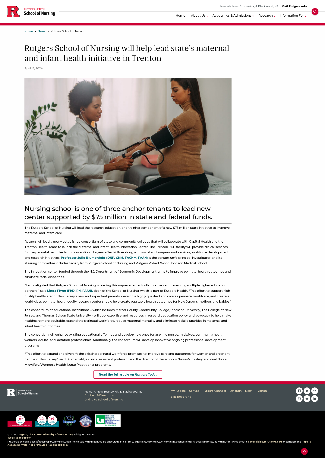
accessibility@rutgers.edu (265, 441)
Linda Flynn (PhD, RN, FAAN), (70, 291)
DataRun (236, 391)
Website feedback (19, 437)
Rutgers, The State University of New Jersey (45, 434)
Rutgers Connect (214, 391)
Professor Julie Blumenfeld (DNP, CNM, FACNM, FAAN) (104, 258)
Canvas (194, 391)
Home (180, 15)
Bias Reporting (181, 396)
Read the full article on (128, 374)
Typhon (261, 391)
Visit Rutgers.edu (294, 6)
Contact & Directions (99, 395)
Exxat (249, 391)
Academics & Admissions (232, 15)
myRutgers (178, 391)
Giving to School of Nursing (104, 399)
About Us (198, 15)
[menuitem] (180, 15)
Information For (292, 15)
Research (265, 15)
